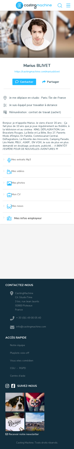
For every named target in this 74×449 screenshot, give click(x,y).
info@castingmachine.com (31, 326)
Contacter (26, 82)
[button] (37, 162)
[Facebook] (14, 386)
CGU (12, 368)
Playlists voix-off (19, 353)
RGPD (22, 368)
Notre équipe (17, 345)
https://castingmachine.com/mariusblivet (37, 71)
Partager (53, 82)
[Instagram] (8, 386)
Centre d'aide (17, 376)
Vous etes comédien (21, 360)
